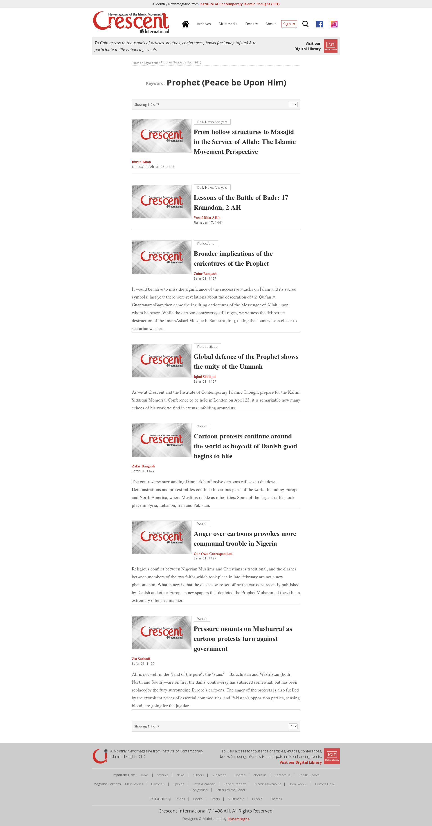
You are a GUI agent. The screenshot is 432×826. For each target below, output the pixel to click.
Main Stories (134, 784)
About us (259, 775)
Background (199, 790)
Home (144, 775)
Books (197, 799)
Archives (163, 775)
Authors (198, 775)
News (180, 775)
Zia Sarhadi (141, 658)
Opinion (178, 784)
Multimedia (236, 799)
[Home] (184, 23)
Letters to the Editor (230, 790)
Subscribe (219, 775)
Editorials (158, 784)
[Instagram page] (333, 23)
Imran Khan (141, 161)
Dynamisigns (238, 819)
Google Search (309, 775)
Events (215, 799)
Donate (239, 775)
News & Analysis (204, 784)
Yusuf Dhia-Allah (207, 217)
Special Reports (235, 784)
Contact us (282, 775)
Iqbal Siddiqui (205, 376)
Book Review (298, 784)
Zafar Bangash (205, 273)
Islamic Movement (267, 784)
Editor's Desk (324, 784)
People (257, 799)
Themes (276, 799)
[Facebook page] (318, 23)
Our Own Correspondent (213, 553)
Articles (180, 799)
